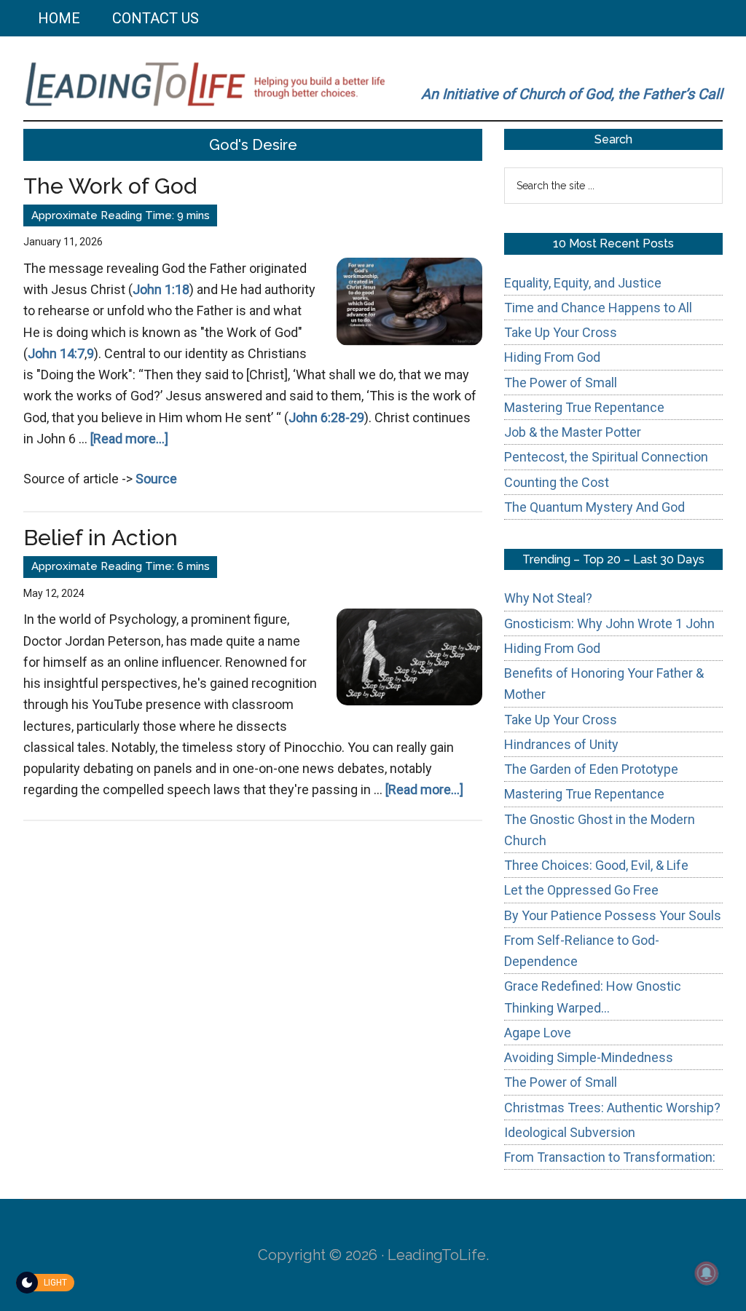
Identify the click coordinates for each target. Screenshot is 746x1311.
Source (156, 478)
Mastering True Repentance (584, 407)
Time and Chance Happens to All (598, 307)
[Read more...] (129, 438)
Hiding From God (552, 357)
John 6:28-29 (326, 417)
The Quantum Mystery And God (594, 507)
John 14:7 (56, 353)
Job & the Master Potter (572, 432)
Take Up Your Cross (560, 332)
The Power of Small (560, 382)
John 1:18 (161, 289)
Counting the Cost (556, 482)
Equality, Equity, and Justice (582, 282)
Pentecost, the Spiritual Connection (606, 456)
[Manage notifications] (706, 1273)
